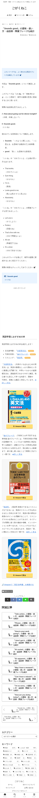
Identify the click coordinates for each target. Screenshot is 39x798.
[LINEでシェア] (25, 600)
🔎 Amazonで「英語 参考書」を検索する (18, 585)
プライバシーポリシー (19, 791)
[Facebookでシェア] (13, 600)
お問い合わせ (28, 788)
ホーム (10, 784)
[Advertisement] (19, 51)
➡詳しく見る (17, 454)
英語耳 (19, 358)
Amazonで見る (20, 426)
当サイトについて (29, 784)
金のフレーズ (22, 354)
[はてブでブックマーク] (19, 600)
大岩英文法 (21, 351)
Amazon (30, 351)
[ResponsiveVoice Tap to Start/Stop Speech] (5, 276)
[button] (31, 600)
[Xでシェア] (8, 600)
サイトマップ (10, 788)
